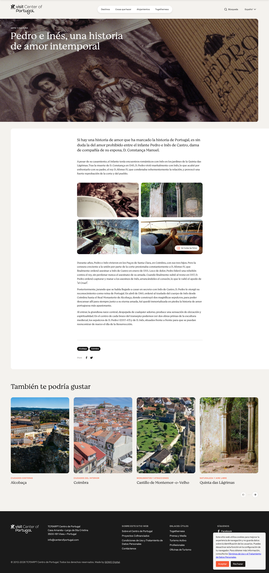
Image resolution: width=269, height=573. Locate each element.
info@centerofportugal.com (63, 540)
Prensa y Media (178, 535)
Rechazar (238, 564)
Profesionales (177, 545)
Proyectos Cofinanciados (135, 535)
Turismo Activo (178, 540)
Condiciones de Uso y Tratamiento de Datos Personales (142, 542)
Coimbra (95, 348)
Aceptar (222, 564)
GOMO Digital (112, 562)
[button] (250, 9)
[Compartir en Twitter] (91, 357)
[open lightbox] (108, 200)
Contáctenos (129, 548)
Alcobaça (83, 348)
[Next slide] (255, 495)
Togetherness (177, 531)
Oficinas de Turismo (180, 549)
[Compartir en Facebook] (86, 357)
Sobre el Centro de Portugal (137, 531)
